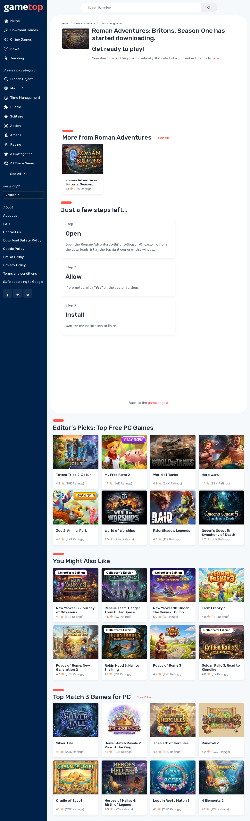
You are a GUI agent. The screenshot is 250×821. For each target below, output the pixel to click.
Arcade (15, 135)
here (215, 58)
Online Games (20, 39)
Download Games (23, 30)
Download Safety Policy (22, 240)
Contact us (12, 232)
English (11, 195)
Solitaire (16, 116)
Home (14, 21)
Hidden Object (21, 79)
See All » (165, 138)
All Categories (20, 154)
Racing (15, 144)
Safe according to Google (23, 282)
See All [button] (13, 174)
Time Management (24, 98)
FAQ (6, 224)
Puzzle (15, 107)
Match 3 (16, 88)
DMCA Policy (13, 257)
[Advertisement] (148, 94)
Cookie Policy (13, 249)
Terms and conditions (20, 273)
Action (15, 126)
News (14, 49)
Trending (16, 58)
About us (10, 215)
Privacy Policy (14, 265)
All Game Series (22, 163)
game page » (158, 403)
